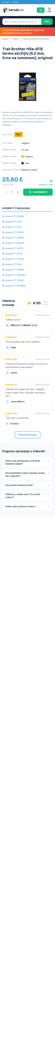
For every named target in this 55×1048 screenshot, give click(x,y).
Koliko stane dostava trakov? (20, 506)
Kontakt (15, 2)
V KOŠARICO (40, 192)
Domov (5, 39)
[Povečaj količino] (17, 192)
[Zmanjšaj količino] (6, 192)
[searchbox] (21, 21)
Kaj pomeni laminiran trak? (19, 485)
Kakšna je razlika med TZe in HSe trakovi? (22, 496)
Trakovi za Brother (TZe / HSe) (36, 39)
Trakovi (15, 39)
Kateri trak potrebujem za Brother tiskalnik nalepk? (22, 462)
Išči (47, 21)
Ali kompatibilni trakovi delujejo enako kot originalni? (25, 474)
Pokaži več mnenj (27, 434)
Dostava (6, 2)
